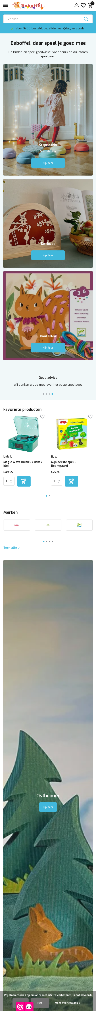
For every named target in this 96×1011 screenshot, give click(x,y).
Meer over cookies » (67, 1003)
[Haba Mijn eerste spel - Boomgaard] (71, 433)
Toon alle (10, 548)
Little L (7, 456)
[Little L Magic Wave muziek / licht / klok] (23, 433)
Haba (54, 456)
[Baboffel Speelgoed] (29, 5)
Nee (40, 1003)
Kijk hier (48, 163)
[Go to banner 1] (48, 120)
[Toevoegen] (24, 481)
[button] (43, 394)
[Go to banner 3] (48, 315)
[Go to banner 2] (48, 223)
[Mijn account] (76, 5)
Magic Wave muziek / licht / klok (22, 464)
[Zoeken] (86, 19)
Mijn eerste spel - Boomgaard (63, 464)
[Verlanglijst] (83, 5)
